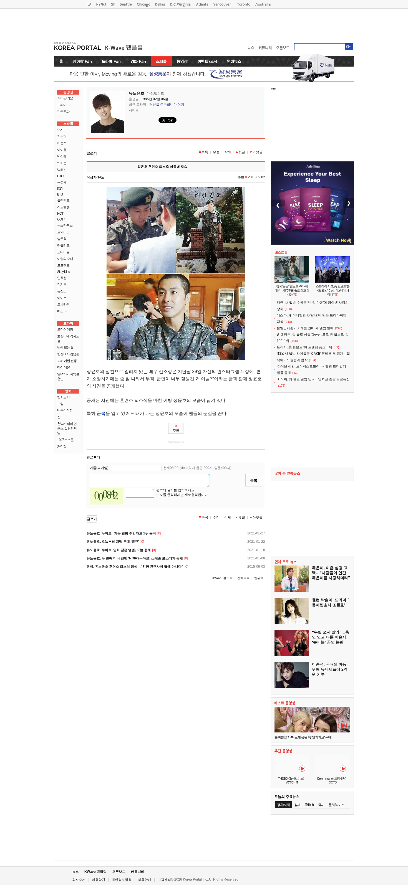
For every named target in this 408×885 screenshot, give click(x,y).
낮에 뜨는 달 (65, 347)
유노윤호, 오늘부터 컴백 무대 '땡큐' (113, 542)
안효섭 (61, 278)
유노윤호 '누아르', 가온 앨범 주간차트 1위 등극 (121, 533)
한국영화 (63, 111)
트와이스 (63, 232)
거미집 (61, 446)
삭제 (227, 152)
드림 (60, 404)
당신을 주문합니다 (163, 104)
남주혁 (61, 239)
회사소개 (78, 880)
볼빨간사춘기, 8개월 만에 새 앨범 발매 (305, 328)
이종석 (61, 143)
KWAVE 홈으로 (222, 578)
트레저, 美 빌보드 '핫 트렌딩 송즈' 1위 (304, 347)
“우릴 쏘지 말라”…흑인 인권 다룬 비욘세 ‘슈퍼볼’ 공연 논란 (330, 637)
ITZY (60, 189)
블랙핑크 (63, 200)
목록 (205, 152)
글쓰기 (92, 153)
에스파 (61, 311)
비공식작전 (64, 410)
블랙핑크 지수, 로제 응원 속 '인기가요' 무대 (302, 737)
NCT (60, 213)
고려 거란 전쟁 (67, 361)
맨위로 (258, 578)
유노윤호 (136, 93)
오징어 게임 (65, 329)
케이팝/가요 (65, 98)
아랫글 (258, 152)
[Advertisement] (204, 23)
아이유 (61, 150)
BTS (60, 194)
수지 (60, 130)
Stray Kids (63, 272)
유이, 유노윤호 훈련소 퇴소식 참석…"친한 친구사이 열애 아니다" (135, 567)
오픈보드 (118, 872)
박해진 (61, 170)
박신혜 (61, 156)
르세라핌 (63, 304)
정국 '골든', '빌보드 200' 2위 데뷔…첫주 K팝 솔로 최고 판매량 (292, 290)
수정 (216, 152)
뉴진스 (61, 291)
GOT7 (61, 219)
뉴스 (75, 872)
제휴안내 (144, 880)
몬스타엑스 (64, 225)
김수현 (61, 136)
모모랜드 (63, 265)
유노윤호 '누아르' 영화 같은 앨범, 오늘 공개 (119, 550)
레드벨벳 (63, 207)
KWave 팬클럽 (95, 872)
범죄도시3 (64, 397)
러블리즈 (63, 245)
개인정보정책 (122, 880)
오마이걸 (63, 252)
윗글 (241, 152)
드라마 (61, 105)
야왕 (181, 104)
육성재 (61, 182)
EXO (60, 176)
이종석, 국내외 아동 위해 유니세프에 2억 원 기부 (329, 669)
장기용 (61, 284)
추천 (176, 428)
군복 (101, 413)
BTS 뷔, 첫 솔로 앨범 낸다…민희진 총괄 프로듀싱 (313, 379)
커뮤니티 (137, 872)
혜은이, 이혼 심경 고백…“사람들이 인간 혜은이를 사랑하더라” (331, 573)
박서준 (61, 163)
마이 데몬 (63, 367)
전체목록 (243, 578)
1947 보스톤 (65, 440)
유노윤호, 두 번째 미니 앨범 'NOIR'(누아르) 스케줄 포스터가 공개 (135, 558)
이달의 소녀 (65, 259)
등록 (253, 480)
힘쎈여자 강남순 (68, 354)
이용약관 (98, 880)
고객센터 (164, 880)
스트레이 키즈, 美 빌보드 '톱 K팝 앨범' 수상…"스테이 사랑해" (332, 290)
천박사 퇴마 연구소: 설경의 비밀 (67, 428)
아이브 (61, 298)
